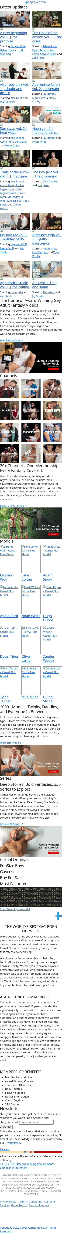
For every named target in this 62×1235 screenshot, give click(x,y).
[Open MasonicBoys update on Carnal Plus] (47, 80)
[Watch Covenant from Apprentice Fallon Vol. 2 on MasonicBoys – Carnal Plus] (47, 70)
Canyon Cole (17, 46)
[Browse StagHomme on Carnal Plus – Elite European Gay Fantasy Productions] (9, 432)
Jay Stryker (49, 94)
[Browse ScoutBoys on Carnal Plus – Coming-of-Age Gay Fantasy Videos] (52, 410)
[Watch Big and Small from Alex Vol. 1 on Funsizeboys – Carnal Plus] (47, 269)
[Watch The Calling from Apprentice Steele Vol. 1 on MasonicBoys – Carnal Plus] (15, 269)
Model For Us (19, 1205)
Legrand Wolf (8, 193)
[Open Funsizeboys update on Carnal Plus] (47, 124)
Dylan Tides (7, 50)
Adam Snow (50, 46)
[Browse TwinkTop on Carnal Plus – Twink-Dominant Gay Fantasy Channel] (52, 432)
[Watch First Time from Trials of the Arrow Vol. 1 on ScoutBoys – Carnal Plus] (15, 158)
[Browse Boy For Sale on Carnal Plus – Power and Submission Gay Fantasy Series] (30, 410)
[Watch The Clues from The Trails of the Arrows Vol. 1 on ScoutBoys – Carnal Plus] (47, 19)
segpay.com (47, 1187)
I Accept (5, 1149)
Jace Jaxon (43, 185)
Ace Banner (17, 138)
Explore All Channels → (13, 505)
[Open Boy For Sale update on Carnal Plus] (47, 168)
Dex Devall (20, 141)
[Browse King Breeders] (30, 453)
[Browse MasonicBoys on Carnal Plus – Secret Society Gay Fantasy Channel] (30, 432)
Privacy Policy (8, 1201)
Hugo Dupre (12, 145)
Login (31, 2)
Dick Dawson (51, 181)
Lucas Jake (16, 292)
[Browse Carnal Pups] (9, 453)
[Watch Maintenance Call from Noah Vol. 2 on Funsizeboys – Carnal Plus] (47, 114)
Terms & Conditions (30, 1201)
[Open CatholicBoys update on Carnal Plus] (15, 80)
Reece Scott (16, 200)
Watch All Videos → (11, 340)
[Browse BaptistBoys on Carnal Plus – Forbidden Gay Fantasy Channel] (52, 388)
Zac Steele (38, 58)
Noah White (39, 141)
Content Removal (39, 1205)
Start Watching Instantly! (15, 909)
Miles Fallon (39, 97)
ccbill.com (23, 1190)
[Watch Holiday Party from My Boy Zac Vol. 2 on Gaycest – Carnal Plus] (15, 221)
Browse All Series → (12, 824)
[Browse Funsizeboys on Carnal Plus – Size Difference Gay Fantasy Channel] (30, 388)
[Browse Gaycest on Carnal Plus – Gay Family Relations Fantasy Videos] (9, 388)
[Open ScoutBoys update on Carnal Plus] (47, 29)
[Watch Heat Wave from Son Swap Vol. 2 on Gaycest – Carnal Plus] (15, 114)
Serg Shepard (48, 54)
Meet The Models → (12, 742)
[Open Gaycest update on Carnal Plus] (15, 29)
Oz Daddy (14, 197)
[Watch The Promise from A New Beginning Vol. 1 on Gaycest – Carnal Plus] (15, 19)
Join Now (41, 2)
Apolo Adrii (6, 141)
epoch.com (7, 1190)
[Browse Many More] (52, 453)
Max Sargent (7, 102)
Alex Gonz (16, 98)
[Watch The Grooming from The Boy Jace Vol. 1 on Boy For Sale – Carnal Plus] (47, 158)
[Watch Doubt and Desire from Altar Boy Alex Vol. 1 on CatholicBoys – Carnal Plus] (15, 70)
